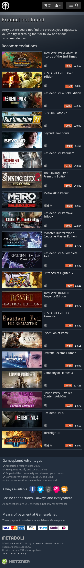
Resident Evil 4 (54, 413)
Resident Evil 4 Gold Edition (62, 93)
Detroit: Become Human (60, 353)
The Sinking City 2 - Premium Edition (57, 174)
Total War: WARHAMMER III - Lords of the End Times (62, 54)
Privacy (22, 553)
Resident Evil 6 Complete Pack (60, 254)
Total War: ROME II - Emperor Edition (57, 294)
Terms (13, 553)
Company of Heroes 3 (58, 373)
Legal (4, 553)
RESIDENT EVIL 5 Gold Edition (58, 74)
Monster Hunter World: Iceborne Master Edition (60, 234)
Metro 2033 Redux (56, 193)
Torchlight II (52, 433)
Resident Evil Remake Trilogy (58, 214)
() (49, 5)
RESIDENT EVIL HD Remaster (56, 314)
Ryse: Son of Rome (56, 333)
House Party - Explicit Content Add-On (58, 394)
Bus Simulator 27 (55, 113)
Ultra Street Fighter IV (58, 273)
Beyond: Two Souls (56, 133)
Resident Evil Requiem (59, 153)
